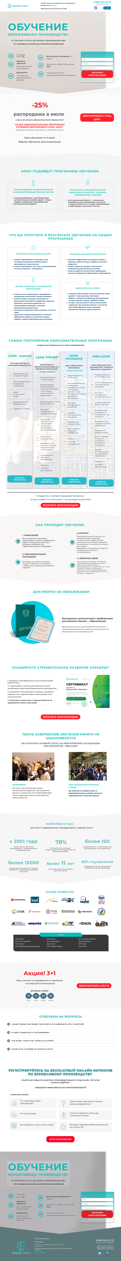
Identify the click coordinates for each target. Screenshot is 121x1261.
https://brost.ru (40, 1252)
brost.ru (54, 5)
